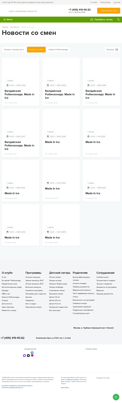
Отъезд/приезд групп (81, 313)
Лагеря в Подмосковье (58, 284)
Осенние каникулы (32, 277)
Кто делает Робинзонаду (11, 281)
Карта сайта (65, 387)
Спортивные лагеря (57, 290)
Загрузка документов (105, 294)
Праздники (29, 300)
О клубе (94, 2)
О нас (4, 277)
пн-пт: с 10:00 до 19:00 (77, 12)
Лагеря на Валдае (56, 287)
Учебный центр (103, 277)
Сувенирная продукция (82, 307)
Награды (5, 290)
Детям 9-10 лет (55, 300)
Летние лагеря (55, 277)
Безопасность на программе (84, 300)
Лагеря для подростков (58, 307)
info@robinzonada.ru (72, 379)
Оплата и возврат (79, 283)
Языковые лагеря (56, 294)
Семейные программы (34, 290)
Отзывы (5, 300)
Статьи (75, 297)
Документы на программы (107, 287)
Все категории (54, 310)
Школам (117, 2)
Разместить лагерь (9, 310)
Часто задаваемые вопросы (83, 293)
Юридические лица (9, 284)
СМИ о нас (6, 294)
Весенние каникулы (33, 287)
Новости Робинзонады (58, 49)
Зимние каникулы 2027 (34, 281)
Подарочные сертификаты (83, 310)
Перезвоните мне (108, 10)
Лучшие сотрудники (104, 284)
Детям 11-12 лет (55, 304)
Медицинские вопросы (82, 290)
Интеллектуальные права (12, 287)
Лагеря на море (55, 281)
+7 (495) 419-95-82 (80, 9)
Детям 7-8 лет (54, 297)
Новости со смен (36, 49)
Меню (9, 19)
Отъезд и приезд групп (14, 49)
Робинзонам (105, 2)
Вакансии (100, 290)
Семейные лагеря (80, 303)
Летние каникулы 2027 (34, 284)
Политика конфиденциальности (12, 387)
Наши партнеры (8, 307)
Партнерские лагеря (33, 307)
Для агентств (7, 304)
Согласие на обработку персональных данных (17, 385)
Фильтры (110, 49)
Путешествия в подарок (106, 281)
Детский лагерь (59, 273)
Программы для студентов (35, 294)
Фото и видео (30, 304)
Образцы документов (81, 287)
